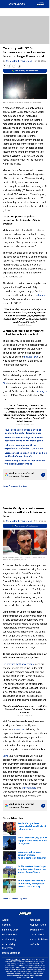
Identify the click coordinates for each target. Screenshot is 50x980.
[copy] (19, 66)
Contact (6, 924)
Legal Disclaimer (39, 939)
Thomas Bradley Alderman (19, 61)
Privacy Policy (9, 934)
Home (5, 486)
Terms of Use (37, 934)
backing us (41, 391)
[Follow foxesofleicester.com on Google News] (43, 475)
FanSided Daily (10, 929)
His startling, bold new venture (19, 664)
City (5, 383)
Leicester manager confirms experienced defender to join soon (24, 447)
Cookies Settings (11, 952)
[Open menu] (4, 4)
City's (5, 755)
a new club (19, 729)
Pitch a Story (37, 929)
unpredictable (29, 787)
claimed (41, 295)
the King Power (31, 356)
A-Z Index (35, 944)
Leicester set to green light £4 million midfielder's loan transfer (26, 454)
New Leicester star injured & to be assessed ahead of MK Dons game (24, 439)
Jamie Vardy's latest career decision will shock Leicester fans (25, 462)
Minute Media (16, 960)
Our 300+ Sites (38, 924)
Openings (35, 919)
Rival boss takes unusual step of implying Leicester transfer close (23, 431)
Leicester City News (19, 486)
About (5, 919)
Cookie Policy (9, 939)
